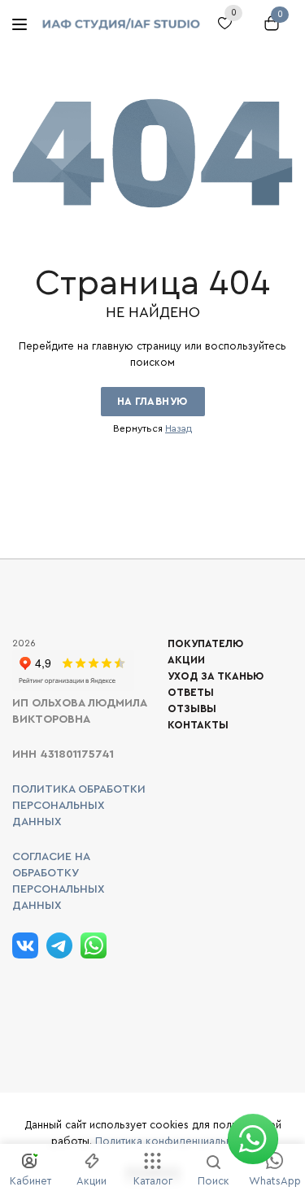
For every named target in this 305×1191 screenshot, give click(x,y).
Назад (178, 428)
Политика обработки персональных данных (79, 806)
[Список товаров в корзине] (268, 31)
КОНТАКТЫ (198, 724)
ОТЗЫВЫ (192, 708)
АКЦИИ (186, 659)
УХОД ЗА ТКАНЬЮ (216, 676)
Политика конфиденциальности (175, 1141)
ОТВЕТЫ (191, 692)
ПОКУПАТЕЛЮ (205, 643)
